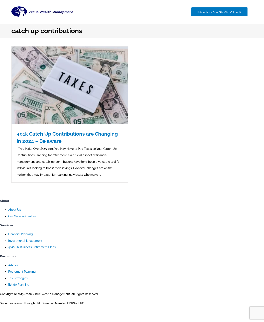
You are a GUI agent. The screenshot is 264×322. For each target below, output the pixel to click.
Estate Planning (18, 284)
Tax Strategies (18, 278)
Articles (13, 265)
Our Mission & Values (22, 216)
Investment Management (25, 240)
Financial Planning (20, 234)
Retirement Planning (22, 271)
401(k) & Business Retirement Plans (32, 247)
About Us (14, 209)
